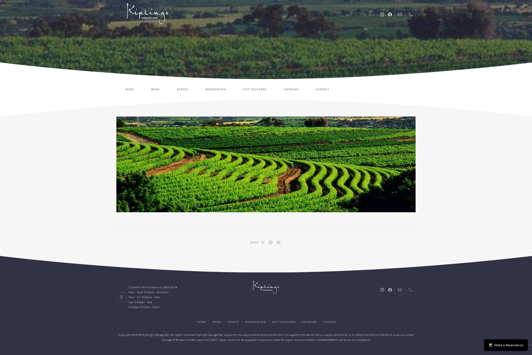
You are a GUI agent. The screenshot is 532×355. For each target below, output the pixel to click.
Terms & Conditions (356, 340)
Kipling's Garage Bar (156, 335)
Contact (322, 89)
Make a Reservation (508, 345)
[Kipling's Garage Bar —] (147, 13)
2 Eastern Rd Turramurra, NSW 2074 (152, 287)
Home (129, 89)
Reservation (215, 89)
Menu (155, 89)
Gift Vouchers (255, 89)
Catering (291, 89)
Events (182, 89)
